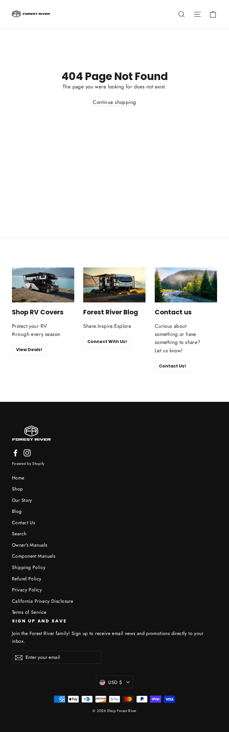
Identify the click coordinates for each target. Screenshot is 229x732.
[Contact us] (186, 285)
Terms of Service (29, 612)
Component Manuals (33, 556)
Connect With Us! (107, 342)
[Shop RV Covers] (43, 285)
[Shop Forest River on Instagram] (27, 452)
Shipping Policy (28, 567)
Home (18, 477)
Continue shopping (114, 102)
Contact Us (23, 522)
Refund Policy (26, 578)
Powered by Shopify (28, 463)
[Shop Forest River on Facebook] (15, 452)
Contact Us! (172, 366)
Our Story (22, 500)
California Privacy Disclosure (42, 601)
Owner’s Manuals (29, 545)
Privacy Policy (27, 589)
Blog (17, 511)
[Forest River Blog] (114, 285)
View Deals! (29, 350)
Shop (17, 488)
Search (19, 533)
